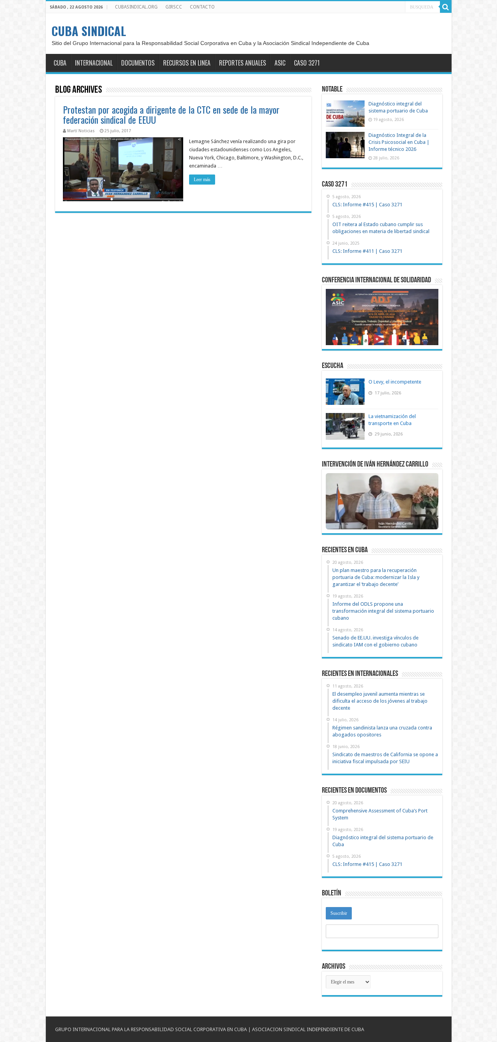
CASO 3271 (307, 62)
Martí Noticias (81, 130)
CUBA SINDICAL (89, 31)
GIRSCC (173, 7)
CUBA (60, 62)
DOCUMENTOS (138, 62)
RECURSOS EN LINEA (186, 62)
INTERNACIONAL (94, 62)
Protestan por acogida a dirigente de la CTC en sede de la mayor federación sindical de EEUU (171, 114)
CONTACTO (202, 7)
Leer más (202, 179)
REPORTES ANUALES (242, 62)
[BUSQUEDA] (446, 7)
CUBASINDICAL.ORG (136, 7)
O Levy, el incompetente (394, 382)
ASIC (280, 62)
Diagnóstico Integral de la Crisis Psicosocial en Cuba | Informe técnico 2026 (398, 142)
